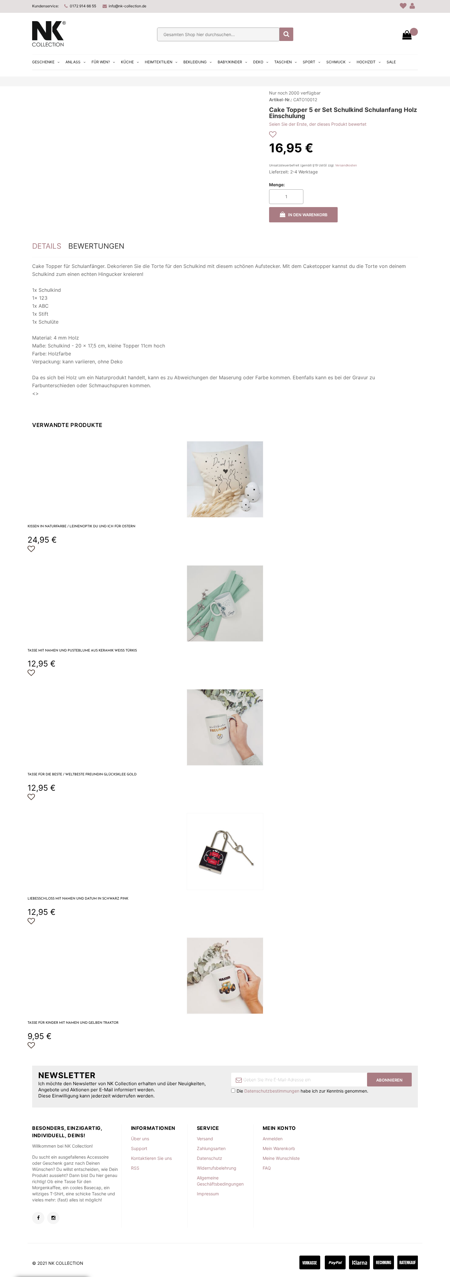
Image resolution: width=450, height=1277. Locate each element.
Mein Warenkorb (279, 1148)
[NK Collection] (49, 44)
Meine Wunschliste (281, 1158)
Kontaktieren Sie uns (151, 1158)
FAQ (267, 1168)
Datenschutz (209, 1158)
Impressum (208, 1193)
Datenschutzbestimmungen (271, 1090)
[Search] (286, 34)
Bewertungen (96, 246)
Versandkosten (346, 165)
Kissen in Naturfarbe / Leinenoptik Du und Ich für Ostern (81, 526)
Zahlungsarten (211, 1148)
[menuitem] (46, 62)
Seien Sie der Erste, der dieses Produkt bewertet (317, 124)
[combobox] (218, 34)
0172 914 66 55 (83, 6)
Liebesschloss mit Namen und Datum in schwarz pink (78, 898)
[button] (31, 549)
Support (139, 1148)
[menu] (214, 62)
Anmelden (273, 1138)
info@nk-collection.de (127, 6)
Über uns (140, 1138)
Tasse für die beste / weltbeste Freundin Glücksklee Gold (82, 774)
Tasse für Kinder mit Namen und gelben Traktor (73, 1023)
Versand (205, 1138)
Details (46, 246)
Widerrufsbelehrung (216, 1168)
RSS (135, 1168)
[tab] (46, 246)
